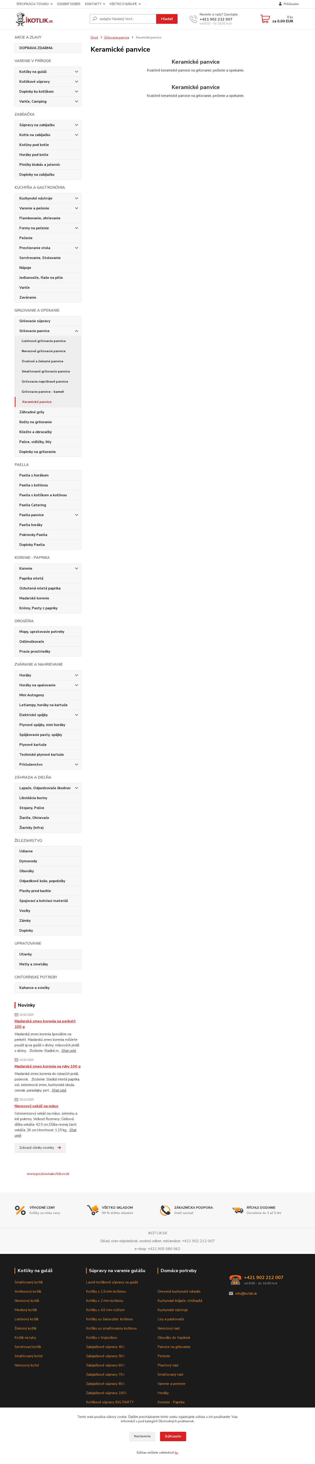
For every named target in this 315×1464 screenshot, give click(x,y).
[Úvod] (50, 19)
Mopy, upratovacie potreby (41, 631)
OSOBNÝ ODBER (68, 4)
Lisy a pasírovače (171, 1319)
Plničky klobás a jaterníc (39, 164)
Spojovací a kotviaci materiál (43, 901)
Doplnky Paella (32, 544)
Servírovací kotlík (28, 1347)
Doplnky (26, 930)
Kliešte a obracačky (35, 432)
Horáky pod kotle (33, 154)
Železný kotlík (25, 1328)
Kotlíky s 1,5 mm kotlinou (106, 1291)
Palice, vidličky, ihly (35, 442)
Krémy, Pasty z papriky (38, 608)
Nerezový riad (168, 1328)
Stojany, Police (31, 808)
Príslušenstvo (30, 764)
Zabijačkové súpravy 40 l (105, 1347)
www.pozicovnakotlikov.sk (48, 1173)
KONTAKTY (93, 4)
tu (176, 1452)
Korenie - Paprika (171, 1402)
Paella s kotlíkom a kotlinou (43, 495)
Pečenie (26, 238)
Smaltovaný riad (170, 1374)
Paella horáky (30, 525)
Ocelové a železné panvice (42, 361)
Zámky (25, 920)
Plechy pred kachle (35, 891)
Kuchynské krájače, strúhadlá (180, 1300)
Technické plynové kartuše (41, 754)
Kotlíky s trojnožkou (101, 1337)
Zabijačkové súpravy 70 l (105, 1374)
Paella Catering (32, 505)
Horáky (25, 675)
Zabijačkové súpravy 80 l (105, 1383)
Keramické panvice (36, 402)
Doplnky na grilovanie (37, 451)
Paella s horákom (34, 475)
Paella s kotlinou (33, 485)
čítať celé (69, 1050)
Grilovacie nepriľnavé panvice (45, 381)
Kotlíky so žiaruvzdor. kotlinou (109, 1319)
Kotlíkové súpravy (34, 81)
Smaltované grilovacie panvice (46, 371)
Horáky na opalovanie (37, 685)
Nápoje (25, 267)
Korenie (25, 568)
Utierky (25, 954)
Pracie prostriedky (34, 651)
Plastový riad (168, 1365)
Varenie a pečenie (34, 208)
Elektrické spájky (33, 715)
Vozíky (24, 910)
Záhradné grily (31, 412)
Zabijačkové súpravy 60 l (105, 1365)
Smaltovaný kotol (29, 1356)
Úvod (94, 38)
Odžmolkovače (31, 641)
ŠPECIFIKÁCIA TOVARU (32, 4)
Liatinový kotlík (27, 1319)
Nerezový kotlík (27, 1300)
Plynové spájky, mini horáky (42, 725)
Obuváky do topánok (174, 1337)
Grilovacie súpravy (34, 321)
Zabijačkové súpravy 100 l (106, 1393)
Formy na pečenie (34, 228)
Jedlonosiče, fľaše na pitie (41, 277)
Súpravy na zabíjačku (37, 125)
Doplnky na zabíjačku (36, 174)
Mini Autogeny (31, 695)
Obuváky (26, 871)
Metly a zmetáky (33, 964)
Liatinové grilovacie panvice (44, 341)
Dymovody (28, 861)
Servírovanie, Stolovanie (40, 258)
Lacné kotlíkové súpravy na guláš (112, 1282)
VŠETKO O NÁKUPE (123, 4)
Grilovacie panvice (34, 331)
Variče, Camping (33, 101)
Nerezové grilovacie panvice (43, 351)
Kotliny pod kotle (34, 145)
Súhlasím (173, 1436)
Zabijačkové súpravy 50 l (105, 1356)
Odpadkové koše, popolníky (42, 881)
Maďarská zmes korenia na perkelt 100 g (45, 1024)
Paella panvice (31, 515)
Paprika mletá (31, 578)
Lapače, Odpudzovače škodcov (45, 788)
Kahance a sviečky (34, 987)
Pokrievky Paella (33, 535)
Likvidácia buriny (33, 798)
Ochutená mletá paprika (40, 588)
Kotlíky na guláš (33, 71)
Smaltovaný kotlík (29, 1282)
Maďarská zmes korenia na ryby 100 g (47, 1066)
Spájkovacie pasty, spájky (40, 734)
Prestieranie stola (34, 248)
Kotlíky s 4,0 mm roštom (105, 1310)
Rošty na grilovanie (35, 422)
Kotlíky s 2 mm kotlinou (104, 1300)
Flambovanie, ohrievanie (39, 218)
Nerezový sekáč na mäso (36, 1106)
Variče (24, 287)
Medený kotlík (26, 1310)
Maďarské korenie (34, 598)
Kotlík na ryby (25, 1337)
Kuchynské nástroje (35, 198)
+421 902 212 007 (216, 19)
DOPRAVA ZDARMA (36, 48)
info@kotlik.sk (246, 1293)
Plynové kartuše (33, 744)
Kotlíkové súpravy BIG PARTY (110, 1402)
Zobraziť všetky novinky (36, 1148)
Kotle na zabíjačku (34, 135)
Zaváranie (27, 297)
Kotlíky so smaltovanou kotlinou (111, 1328)
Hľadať (167, 18)
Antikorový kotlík (28, 1291)
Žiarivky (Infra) (31, 827)
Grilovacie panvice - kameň (43, 392)
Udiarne (26, 851)
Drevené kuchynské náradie (179, 1291)
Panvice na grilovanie (174, 1347)
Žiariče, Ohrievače (34, 817)
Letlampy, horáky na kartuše (43, 705)
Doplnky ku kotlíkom (36, 91)
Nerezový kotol (27, 1365)
